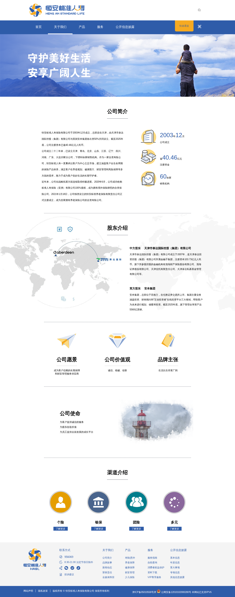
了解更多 (60, 528)
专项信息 (175, 572)
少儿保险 (130, 577)
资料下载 (152, 572)
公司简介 (107, 557)
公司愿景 (67, 359)
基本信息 (175, 557)
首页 (38, 27)
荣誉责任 (107, 572)
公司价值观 (117, 359)
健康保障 (130, 567)
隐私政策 (43, 590)
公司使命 (70, 413)
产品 (82, 27)
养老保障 (130, 562)
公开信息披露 (125, 27)
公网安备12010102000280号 (175, 592)
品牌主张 (168, 359)
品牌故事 (107, 562)
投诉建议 (69, 574)
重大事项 (175, 567)
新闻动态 (107, 567)
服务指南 (152, 557)
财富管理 (130, 572)
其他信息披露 (177, 577)
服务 (100, 27)
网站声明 (28, 590)
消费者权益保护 (156, 567)
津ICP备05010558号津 (144, 592)
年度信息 (175, 562)
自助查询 (152, 562)
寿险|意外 (130, 557)
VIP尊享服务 (154, 577)
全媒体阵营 (108, 577)
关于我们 (60, 27)
